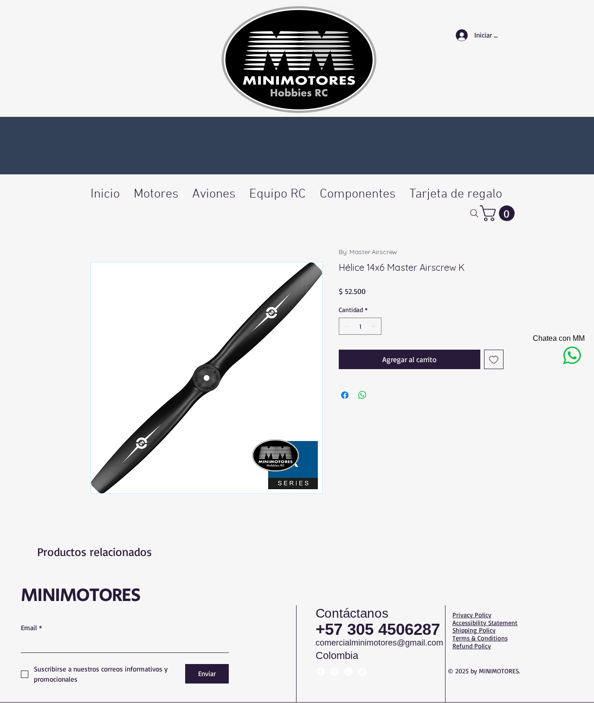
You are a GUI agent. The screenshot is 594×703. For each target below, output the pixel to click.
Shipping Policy (474, 630)
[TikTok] (362, 671)
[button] (499, 213)
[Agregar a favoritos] (494, 359)
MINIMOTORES (81, 595)
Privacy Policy (471, 615)
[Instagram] (334, 671)
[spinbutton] (360, 326)
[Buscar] (474, 213)
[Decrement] (346, 326)
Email (31, 627)
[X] (348, 671)
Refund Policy (471, 646)
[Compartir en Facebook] (344, 395)
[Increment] (374, 326)
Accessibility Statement (484, 622)
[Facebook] (321, 671)
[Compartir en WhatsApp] (362, 395)
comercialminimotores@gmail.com (379, 642)
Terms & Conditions (480, 638)
